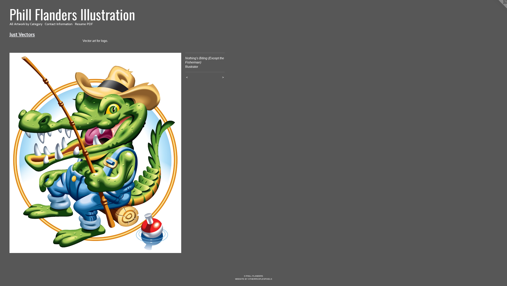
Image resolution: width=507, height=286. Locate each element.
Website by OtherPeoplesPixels (253, 279)
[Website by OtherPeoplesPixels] (499, 8)
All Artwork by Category (26, 24)
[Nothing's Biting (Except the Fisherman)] (95, 153)
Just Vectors (22, 34)
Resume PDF (84, 24)
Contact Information (58, 24)
